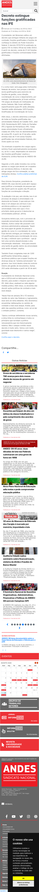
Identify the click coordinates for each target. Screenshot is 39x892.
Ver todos (34, 720)
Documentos (7, 850)
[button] (3, 650)
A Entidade (6, 837)
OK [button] (23, 878)
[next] (37, 663)
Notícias (5, 877)
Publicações (6, 831)
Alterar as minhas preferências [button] (23, 884)
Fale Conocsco (7, 885)
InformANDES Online (8, 829)
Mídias (4, 861)
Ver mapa (25, 793)
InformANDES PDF (8, 827)
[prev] (35, 663)
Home (4, 825)
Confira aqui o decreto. (11, 337)
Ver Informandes (32, 734)
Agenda (5, 873)
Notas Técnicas (8, 881)
